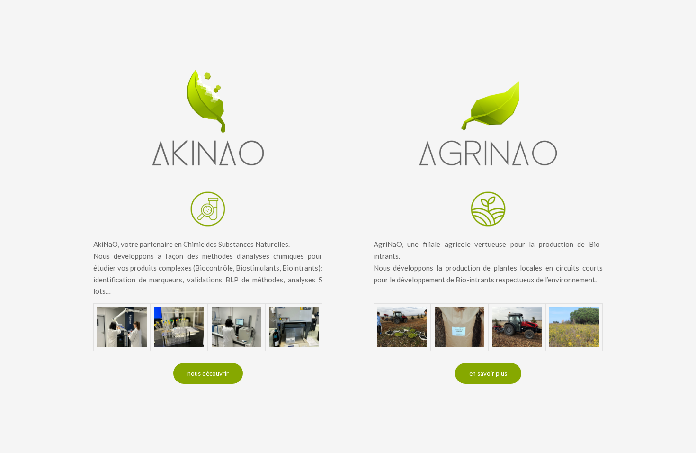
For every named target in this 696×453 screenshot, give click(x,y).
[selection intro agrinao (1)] (402, 327)
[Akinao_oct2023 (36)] (122, 327)
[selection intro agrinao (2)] (516, 327)
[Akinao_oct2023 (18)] (236, 327)
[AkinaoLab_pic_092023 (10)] (293, 327)
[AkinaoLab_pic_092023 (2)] (179, 327)
